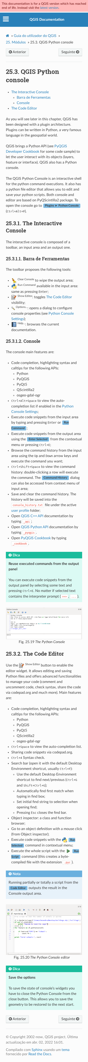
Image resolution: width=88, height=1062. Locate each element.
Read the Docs (39, 1054)
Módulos (16, 42)
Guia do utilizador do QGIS (35, 36)
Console (23, 103)
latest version (49, 7)
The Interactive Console (30, 92)
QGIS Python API (34, 527)
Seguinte (68, 52)
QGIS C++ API (32, 516)
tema (65, 1050)
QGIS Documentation (47, 19)
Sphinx (37, 1050)
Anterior (19, 52)
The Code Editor (24, 108)
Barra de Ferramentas (34, 97)
